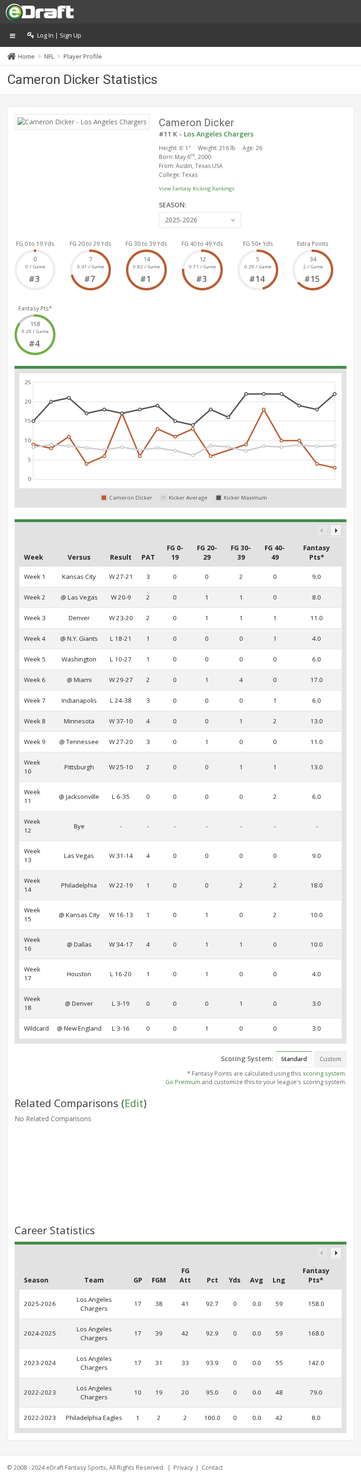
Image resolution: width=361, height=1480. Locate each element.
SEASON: (173, 204)
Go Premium (182, 1082)
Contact (212, 1468)
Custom (330, 1059)
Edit (134, 1103)
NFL (49, 56)
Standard (294, 1059)
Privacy (183, 1468)
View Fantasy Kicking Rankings (196, 188)
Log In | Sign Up (57, 35)
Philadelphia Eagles (94, 1417)
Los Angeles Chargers (218, 133)
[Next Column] (336, 530)
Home (26, 56)
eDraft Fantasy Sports (76, 1468)
